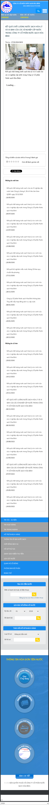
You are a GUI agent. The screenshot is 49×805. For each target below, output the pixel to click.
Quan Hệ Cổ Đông (11, 563)
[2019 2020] (33, 611)
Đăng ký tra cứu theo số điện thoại (31, 598)
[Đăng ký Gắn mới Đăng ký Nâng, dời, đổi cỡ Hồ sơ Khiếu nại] (26, 634)
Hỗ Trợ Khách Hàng (12, 534)
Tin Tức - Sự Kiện (10, 520)
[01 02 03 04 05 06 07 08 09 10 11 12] (20, 611)
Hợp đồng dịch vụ (11, 544)
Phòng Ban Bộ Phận (12, 568)
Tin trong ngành (11, 530)
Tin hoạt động (10, 525)
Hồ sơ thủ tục (9, 549)
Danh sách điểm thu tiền (14, 554)
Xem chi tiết (24, 776)
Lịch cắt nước (9, 559)
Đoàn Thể (7, 573)
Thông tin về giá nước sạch (15, 539)
